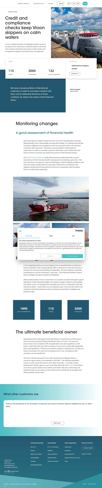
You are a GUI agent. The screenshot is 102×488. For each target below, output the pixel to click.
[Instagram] (94, 459)
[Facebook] (87, 459)
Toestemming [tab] (28, 235)
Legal (84, 484)
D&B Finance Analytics (35, 157)
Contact (50, 3)
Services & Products (23, 3)
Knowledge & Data (39, 3)
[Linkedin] (83, 459)
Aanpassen (50, 256)
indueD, (71, 365)
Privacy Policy (92, 484)
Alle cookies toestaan (72, 256)
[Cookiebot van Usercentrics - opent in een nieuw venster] (76, 231)
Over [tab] (73, 235)
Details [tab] (51, 235)
